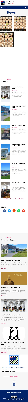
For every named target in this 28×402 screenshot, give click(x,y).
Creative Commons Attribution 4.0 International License (15, 399)
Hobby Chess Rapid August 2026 (11, 260)
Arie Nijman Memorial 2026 (19, 182)
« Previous (6, 198)
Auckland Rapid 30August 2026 (10, 315)
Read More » (3, 268)
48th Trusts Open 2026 (18, 125)
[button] (6, 7)
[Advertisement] (14, 62)
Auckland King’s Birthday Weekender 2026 (18, 145)
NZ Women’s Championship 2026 (10, 287)
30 (19, 198)
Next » (22, 198)
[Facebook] (14, 384)
